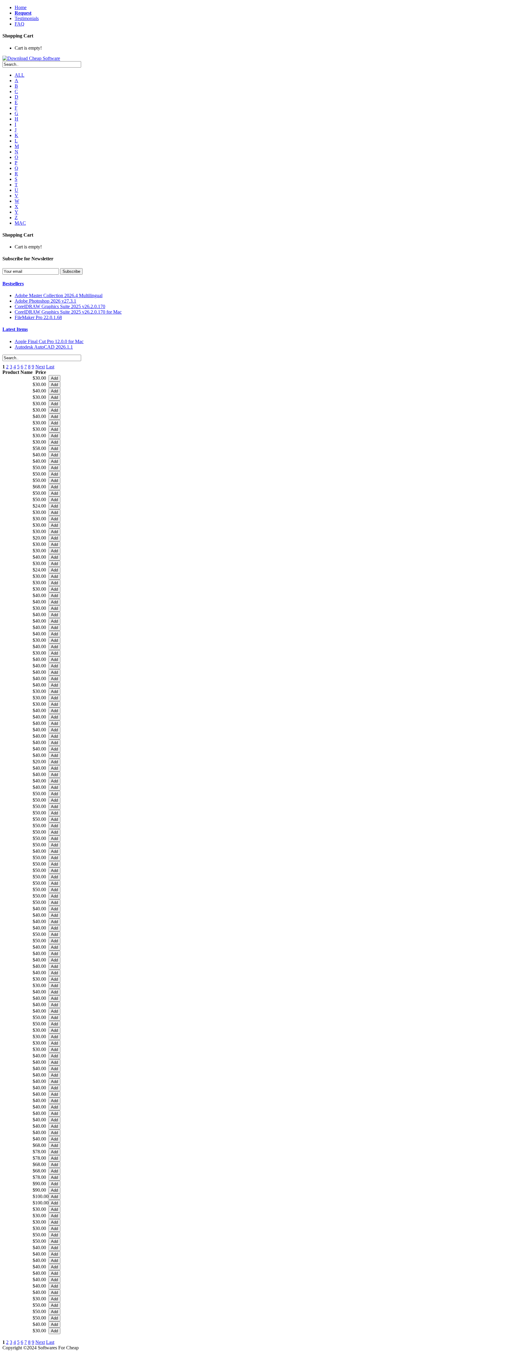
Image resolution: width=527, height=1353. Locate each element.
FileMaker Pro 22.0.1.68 (38, 317)
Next (40, 366)
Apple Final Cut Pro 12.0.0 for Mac (49, 341)
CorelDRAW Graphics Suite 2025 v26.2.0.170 (60, 306)
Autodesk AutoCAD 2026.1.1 (44, 347)
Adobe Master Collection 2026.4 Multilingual (58, 295)
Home (21, 7)
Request (23, 13)
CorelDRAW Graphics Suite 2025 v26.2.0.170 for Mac (68, 312)
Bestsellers (13, 283)
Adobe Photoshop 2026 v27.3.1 (45, 301)
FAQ (19, 23)
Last (50, 366)
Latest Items (15, 329)
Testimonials (27, 18)
